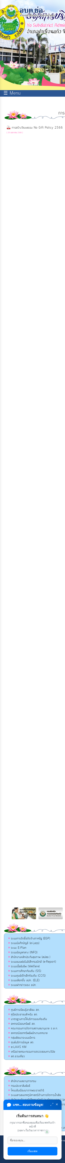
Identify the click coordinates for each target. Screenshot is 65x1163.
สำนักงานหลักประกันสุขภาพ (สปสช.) (30, 957)
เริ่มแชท (32, 1151)
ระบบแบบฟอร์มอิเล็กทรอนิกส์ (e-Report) (33, 962)
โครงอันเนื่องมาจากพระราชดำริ (27, 1090)
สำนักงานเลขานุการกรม (23, 1081)
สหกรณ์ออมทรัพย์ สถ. (23, 1024)
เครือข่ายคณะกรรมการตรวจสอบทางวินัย (33, 1052)
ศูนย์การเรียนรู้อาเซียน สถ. (25, 1010)
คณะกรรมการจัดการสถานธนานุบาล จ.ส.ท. (34, 1028)
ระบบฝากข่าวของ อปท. (24, 985)
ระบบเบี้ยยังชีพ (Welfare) (25, 966)
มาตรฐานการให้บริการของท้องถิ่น (29, 1019)
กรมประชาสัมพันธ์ (20, 1086)
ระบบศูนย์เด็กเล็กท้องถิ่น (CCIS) (28, 976)
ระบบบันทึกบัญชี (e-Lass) (25, 943)
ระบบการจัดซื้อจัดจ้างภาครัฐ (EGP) (30, 938)
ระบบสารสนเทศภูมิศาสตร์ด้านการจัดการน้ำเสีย (36, 1095)
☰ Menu (12, 93)
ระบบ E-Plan (18, 948)
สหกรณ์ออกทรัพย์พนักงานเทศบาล (29, 1033)
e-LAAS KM (19, 1047)
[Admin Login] (47, 1131)
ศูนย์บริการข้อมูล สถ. (22, 1042)
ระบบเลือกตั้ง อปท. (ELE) (25, 980)
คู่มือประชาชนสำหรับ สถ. (24, 1014)
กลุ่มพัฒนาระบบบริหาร (23, 1038)
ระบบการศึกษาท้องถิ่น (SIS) (26, 971)
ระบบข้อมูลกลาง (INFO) (24, 952)
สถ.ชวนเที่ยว (18, 1056)
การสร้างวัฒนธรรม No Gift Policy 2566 (37, 128)
